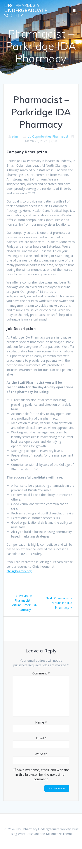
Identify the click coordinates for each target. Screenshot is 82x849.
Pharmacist (60, 136)
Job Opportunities (39, 136)
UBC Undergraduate (25, 10)
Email (41, 738)
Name (41, 722)
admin (16, 136)
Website (41, 754)
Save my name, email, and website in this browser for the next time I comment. (42, 774)
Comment (41, 673)
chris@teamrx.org (19, 571)
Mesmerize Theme (59, 834)
